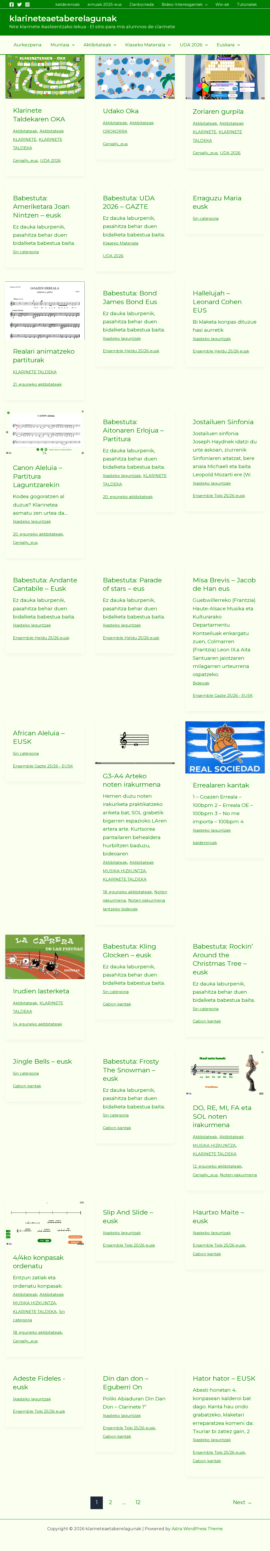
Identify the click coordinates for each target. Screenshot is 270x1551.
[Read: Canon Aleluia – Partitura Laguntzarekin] (45, 432)
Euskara (226, 44)
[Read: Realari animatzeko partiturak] (45, 310)
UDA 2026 (191, 44)
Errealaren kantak (221, 785)
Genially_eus (25, 160)
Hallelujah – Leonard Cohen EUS (217, 301)
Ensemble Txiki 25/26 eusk (219, 495)
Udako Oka (121, 111)
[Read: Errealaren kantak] (225, 747)
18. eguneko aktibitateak (127, 891)
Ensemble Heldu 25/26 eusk (131, 350)
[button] (205, 4)
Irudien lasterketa (41, 991)
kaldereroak (67, 4)
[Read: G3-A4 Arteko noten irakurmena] (135, 742)
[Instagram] (27, 4)
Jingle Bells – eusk (42, 1061)
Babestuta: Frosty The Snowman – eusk (131, 1069)
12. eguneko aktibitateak (217, 1166)
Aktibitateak (97, 44)
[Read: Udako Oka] (135, 76)
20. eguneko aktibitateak (38, 534)
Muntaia (60, 44)
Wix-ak (222, 4)
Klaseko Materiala (145, 44)
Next (242, 1502)
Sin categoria (26, 251)
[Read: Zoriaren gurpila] (225, 77)
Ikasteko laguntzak (122, 338)
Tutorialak (247, 4)
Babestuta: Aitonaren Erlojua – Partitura (133, 430)
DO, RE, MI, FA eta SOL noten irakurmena (222, 1116)
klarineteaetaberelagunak (63, 18)
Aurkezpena (28, 44)
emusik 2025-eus (105, 4)
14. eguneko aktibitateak (37, 1024)
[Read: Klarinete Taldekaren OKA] (45, 76)
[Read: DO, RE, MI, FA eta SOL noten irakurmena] (225, 1072)
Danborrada (141, 4)
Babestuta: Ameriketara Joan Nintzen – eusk (41, 206)
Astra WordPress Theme (197, 1528)
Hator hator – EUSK (224, 1378)
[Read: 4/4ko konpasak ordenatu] (45, 1223)
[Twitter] (19, 4)
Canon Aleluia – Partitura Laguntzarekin (37, 476)
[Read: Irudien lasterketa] (45, 956)
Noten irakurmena (238, 1174)
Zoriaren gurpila (218, 111)
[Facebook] (11, 4)
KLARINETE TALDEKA (35, 371)
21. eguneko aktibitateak (37, 384)
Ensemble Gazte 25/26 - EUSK (223, 695)
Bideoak (201, 683)
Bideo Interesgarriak (182, 4)
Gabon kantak (117, 1004)
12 (138, 1502)
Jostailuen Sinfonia (223, 422)
